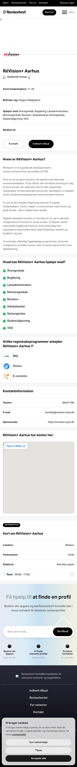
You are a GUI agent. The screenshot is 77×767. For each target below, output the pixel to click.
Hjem (6, 3)
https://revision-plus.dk (61, 422)
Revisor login (67, 3)
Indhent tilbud (38, 691)
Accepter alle (38, 758)
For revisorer (38, 705)
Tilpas (38, 750)
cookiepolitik (19, 734)
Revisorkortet (18, 3)
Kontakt (43, 3)
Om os (32, 3)
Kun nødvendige (38, 742)
